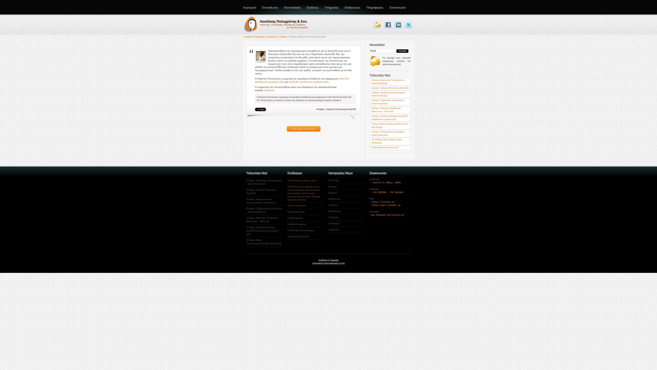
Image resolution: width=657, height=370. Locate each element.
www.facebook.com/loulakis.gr (387, 215)
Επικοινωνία (398, 7)
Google (290, 218)
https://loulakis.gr (383, 202)
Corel (290, 212)
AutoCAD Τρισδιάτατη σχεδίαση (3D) (308, 82)
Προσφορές (334, 223)
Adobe (290, 180)
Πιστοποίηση (292, 7)
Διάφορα (332, 193)
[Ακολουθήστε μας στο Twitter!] (409, 25)
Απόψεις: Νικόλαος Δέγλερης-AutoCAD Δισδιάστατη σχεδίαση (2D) (262, 230)
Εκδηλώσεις (334, 199)
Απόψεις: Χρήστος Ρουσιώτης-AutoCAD (389, 88)
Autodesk (269, 90)
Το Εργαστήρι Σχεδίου (298, 236)
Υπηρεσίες (332, 7)
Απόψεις (332, 186)
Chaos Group (293, 205)
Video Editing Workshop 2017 (385, 147)
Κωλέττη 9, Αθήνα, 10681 (387, 182)
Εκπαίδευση (270, 7)
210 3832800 (379, 192)
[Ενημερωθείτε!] (378, 25)
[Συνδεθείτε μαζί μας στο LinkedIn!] (398, 25)
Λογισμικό (249, 7)
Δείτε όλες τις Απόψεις (303, 128)
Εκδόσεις (313, 7)
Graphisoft (292, 224)
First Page (333, 180)
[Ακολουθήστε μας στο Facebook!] (388, 25)
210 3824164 (396, 192)
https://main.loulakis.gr (386, 205)
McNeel (291, 230)
